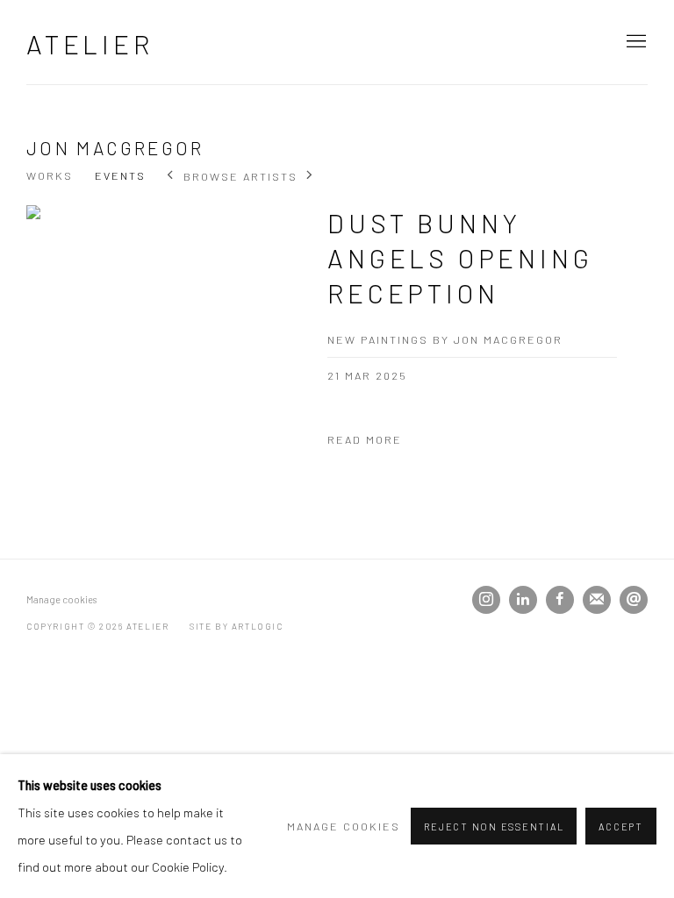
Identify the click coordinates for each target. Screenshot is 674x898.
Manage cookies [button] (61, 599)
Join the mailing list (597, 600)
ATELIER (90, 44)
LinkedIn (523, 600)
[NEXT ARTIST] (310, 176)
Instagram (486, 600)
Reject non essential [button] (493, 826)
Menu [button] (634, 42)
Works (49, 175)
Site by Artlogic (236, 626)
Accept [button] (621, 826)
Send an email (634, 600)
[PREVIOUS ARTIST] (170, 176)
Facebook (560, 600)
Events (120, 175)
